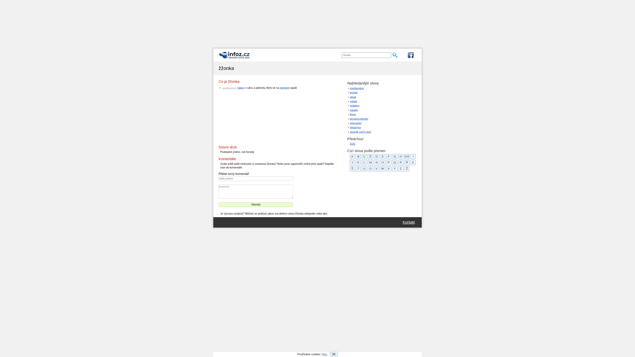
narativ (354, 110)
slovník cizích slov (360, 132)
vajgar (353, 101)
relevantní (355, 123)
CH (407, 156)
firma (353, 114)
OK (334, 354)
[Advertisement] (317, 23)
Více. (325, 354)
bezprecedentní (359, 119)
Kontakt (409, 222)
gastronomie (229, 88)
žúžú (352, 143)
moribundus (357, 88)
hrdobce (355, 105)
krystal (354, 92)
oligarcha (355, 127)
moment (284, 87)
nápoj (240, 87)
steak (353, 97)
